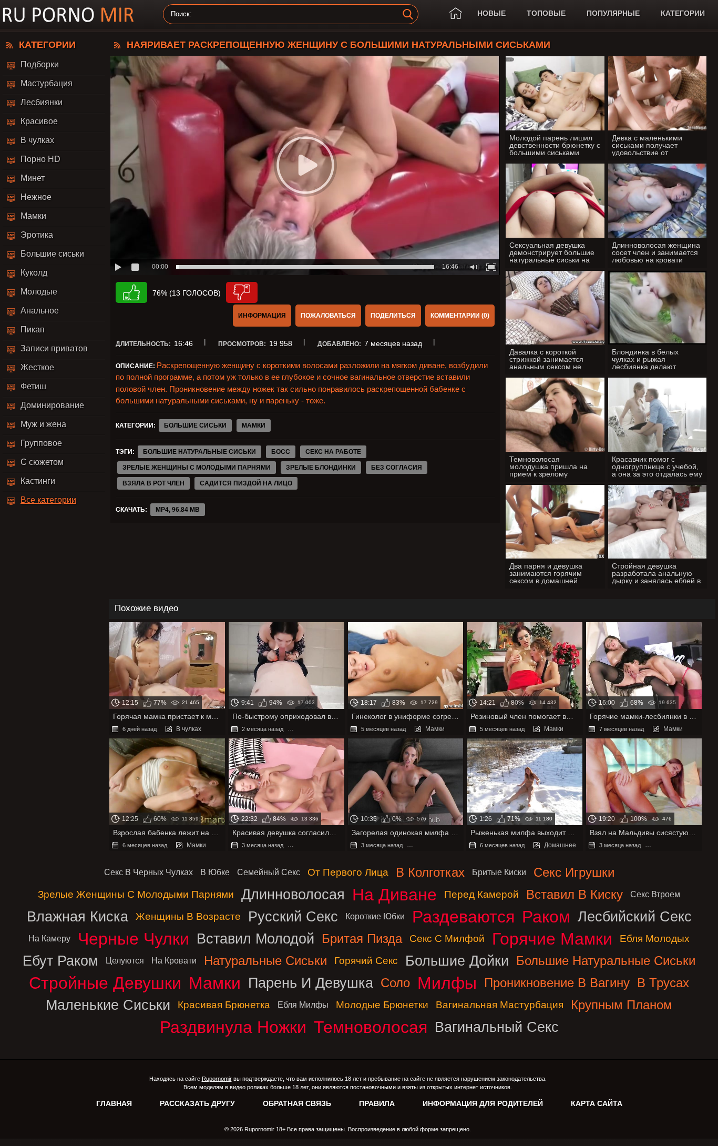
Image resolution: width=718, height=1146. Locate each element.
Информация (262, 315)
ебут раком (60, 960)
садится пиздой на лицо (246, 483)
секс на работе (333, 451)
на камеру (49, 938)
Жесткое (37, 367)
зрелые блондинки (321, 467)
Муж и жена (43, 424)
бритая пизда (362, 938)
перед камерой (481, 894)
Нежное (36, 196)
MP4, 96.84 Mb (178, 509)
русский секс (293, 916)
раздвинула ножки (233, 1027)
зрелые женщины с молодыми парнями (196, 467)
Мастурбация (46, 83)
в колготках (430, 872)
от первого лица (347, 872)
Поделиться (393, 315)
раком (546, 916)
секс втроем (655, 894)
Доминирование (52, 405)
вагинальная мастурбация (499, 1004)
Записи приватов (54, 348)
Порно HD (40, 159)
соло (395, 983)
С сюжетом (42, 462)
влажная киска (77, 916)
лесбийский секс (635, 916)
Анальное (39, 310)
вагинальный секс (497, 1027)
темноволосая (370, 1027)
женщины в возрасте (188, 916)
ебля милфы (303, 1004)
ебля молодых (655, 938)
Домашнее (560, 845)
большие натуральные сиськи (199, 451)
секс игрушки (574, 872)
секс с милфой (447, 938)
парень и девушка (310, 983)
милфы (447, 983)
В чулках (37, 140)
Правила (377, 1103)
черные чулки (133, 938)
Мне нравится (131, 292)
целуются (125, 960)
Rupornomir (217, 1079)
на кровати (174, 960)
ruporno (68, 14)
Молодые (38, 291)
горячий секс (366, 960)
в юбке (215, 872)
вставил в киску (574, 894)
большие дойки (457, 960)
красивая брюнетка (224, 1004)
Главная (114, 1103)
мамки (215, 983)
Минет (32, 178)
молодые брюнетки (382, 1004)
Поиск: (181, 14)
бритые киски (499, 872)
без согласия (396, 467)
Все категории (48, 499)
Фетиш (33, 386)
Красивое (39, 121)
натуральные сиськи (265, 961)
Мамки (33, 215)
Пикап (32, 329)
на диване (394, 894)
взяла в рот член (153, 483)
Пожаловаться (328, 315)
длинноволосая (293, 894)
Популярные (613, 13)
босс (280, 451)
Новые (491, 13)
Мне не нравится (242, 292)
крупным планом (621, 1005)
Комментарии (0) (459, 315)
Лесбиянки (41, 102)
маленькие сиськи (108, 1005)
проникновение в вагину (557, 983)
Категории (683, 13)
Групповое (41, 443)
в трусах (663, 983)
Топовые (546, 13)
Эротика (36, 234)
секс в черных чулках (148, 872)
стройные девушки (105, 983)
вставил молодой (255, 938)
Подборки (39, 64)
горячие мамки (552, 938)
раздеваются (463, 916)
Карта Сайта (596, 1103)
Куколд (33, 272)
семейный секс (268, 872)
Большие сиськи (52, 253)
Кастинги (37, 480)
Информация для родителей (483, 1103)
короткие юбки (375, 916)
